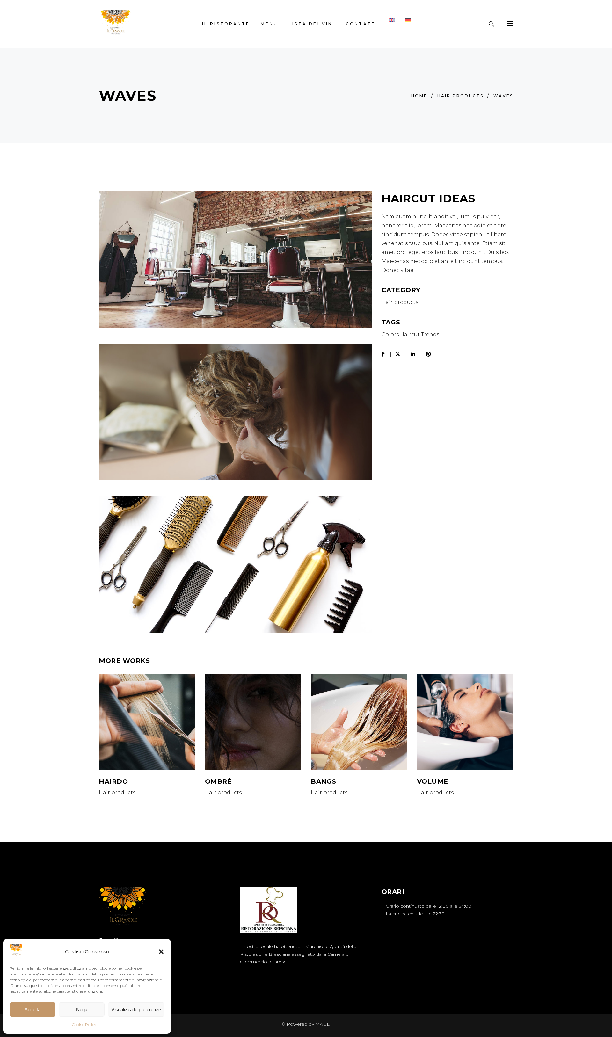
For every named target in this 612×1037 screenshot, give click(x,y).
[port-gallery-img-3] (235, 412)
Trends (430, 334)
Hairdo (113, 781)
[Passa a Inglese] (391, 24)
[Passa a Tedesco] (408, 24)
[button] (161, 951)
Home (419, 95)
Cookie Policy (84, 1024)
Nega (81, 1009)
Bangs (323, 781)
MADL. (323, 1024)
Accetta (32, 1009)
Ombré (218, 781)
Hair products (460, 95)
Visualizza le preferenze (136, 1009)
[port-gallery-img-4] (235, 259)
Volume (432, 781)
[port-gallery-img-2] (235, 564)
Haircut (410, 334)
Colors (390, 334)
